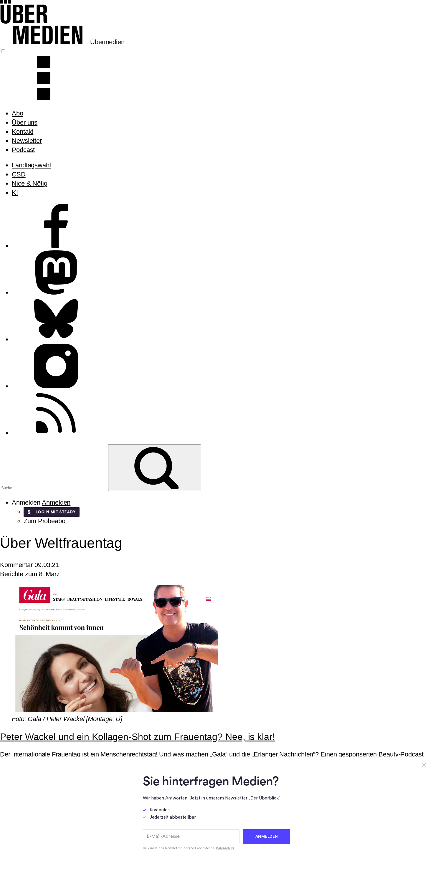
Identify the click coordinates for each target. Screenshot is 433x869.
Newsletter (27, 140)
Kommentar (16, 565)
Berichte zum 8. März (30, 574)
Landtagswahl (31, 165)
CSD (19, 174)
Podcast (23, 149)
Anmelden (56, 502)
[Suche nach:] (54, 487)
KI (15, 192)
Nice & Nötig (29, 183)
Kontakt (22, 131)
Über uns (24, 122)
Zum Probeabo (44, 521)
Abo (17, 113)
